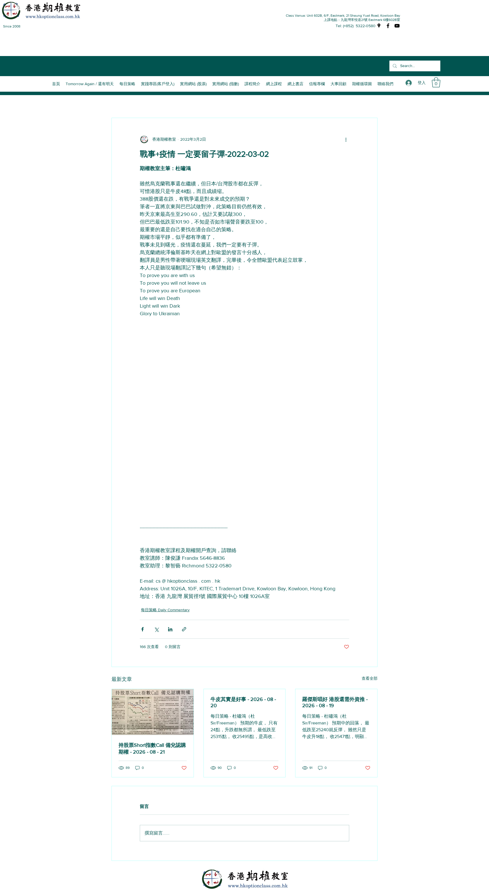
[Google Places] (379, 26)
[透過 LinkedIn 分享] (170, 629)
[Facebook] (388, 26)
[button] (252, 84)
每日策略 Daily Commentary (165, 610)
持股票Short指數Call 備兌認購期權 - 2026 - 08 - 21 (152, 748)
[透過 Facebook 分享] (142, 629)
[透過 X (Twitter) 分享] (156, 629)
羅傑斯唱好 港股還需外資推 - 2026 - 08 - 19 (335, 702)
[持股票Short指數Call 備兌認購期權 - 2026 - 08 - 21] (153, 712)
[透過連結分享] (184, 629)
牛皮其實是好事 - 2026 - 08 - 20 (243, 702)
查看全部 (370, 678)
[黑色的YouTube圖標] (397, 26)
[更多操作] (345, 139)
